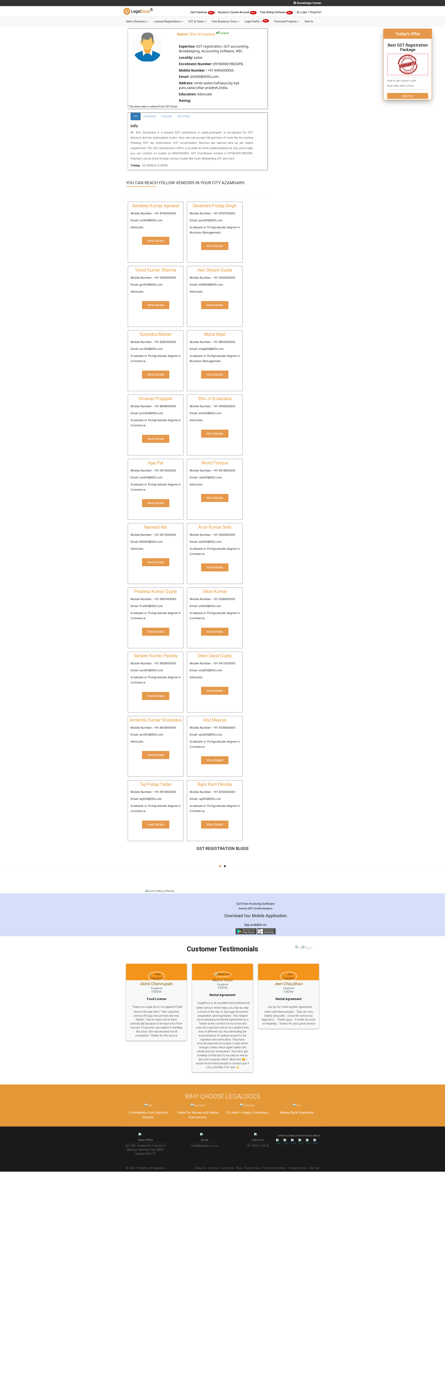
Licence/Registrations (167, 21)
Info (135, 116)
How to (309, 21)
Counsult (166, 116)
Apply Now (408, 96)
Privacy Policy (252, 1152)
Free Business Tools (224, 21)
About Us (200, 1152)
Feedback (150, 116)
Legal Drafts (256, 21)
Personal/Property (286, 21)
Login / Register (311, 12)
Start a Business (136, 21)
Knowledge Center (309, 3)
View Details (155, 241)
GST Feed (183, 116)
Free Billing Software (273, 12)
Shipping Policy (297, 1152)
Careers (213, 1152)
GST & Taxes (196, 21)
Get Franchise (199, 12)
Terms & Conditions (274, 1152)
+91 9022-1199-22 (257, 1129)
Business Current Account (234, 12)
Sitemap (314, 1152)
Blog (239, 1152)
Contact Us (227, 1152)
